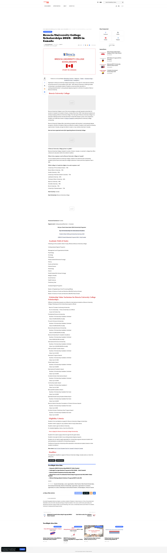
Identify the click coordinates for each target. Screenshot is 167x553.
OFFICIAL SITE (60, 460)
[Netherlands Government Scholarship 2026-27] (114, 531)
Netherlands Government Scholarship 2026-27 (112, 539)
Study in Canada (90, 487)
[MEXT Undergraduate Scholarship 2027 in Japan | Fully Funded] (73, 531)
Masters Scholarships (66, 485)
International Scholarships (54, 485)
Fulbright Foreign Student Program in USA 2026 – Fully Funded (67, 470)
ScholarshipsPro (49, 44)
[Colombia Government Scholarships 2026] (103, 72)
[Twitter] (99, 2)
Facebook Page (89, 78)
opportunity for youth (53, 487)
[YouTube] (101, 2)
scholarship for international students (68, 487)
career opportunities (69, 484)
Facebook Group (68, 80)
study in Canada (69, 118)
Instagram (76, 80)
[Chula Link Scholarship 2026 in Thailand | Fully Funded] (52, 531)
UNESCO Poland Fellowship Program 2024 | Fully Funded (72, 237)
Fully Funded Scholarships (87, 484)
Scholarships (47, 31)
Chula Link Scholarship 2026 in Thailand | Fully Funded (52, 539)
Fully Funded (78, 484)
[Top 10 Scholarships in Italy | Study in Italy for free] (93, 531)
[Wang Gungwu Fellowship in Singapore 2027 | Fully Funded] (103, 53)
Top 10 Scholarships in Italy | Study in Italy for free (92, 539)
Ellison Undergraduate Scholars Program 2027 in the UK (65, 478)
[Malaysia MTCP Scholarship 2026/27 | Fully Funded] (103, 65)
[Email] (87, 45)
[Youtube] (106, 38)
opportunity (75, 485)
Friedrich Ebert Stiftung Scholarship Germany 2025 (71, 234)
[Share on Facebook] (83, 45)
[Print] (89, 45)
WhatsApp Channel (68, 78)
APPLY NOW (51, 460)
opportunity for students (84, 485)
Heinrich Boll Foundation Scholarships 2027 (62, 472)
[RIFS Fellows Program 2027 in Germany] (103, 59)
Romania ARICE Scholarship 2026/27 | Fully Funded (64, 468)
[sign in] (116, 6)
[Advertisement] (39, 17)
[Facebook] (97, 2)
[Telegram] (118, 38)
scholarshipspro (81, 487)
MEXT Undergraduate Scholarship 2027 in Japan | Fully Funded (73, 539)
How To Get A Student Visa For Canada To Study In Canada (68, 448)
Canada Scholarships (59, 484)
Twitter (82, 78)
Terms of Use (12, 550)
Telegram (76, 78)
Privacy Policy (5, 550)
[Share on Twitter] (85, 45)
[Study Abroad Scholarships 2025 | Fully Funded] (46, 2)
